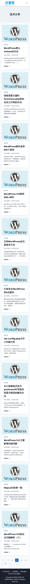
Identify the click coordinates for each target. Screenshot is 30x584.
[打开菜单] (26, 3)
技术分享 (6, 44)
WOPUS (16, 579)
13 (5, 563)
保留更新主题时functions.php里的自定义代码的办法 (14, 99)
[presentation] (15, 33)
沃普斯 (8, 55)
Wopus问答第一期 (13, 487)
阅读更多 (7, 66)
